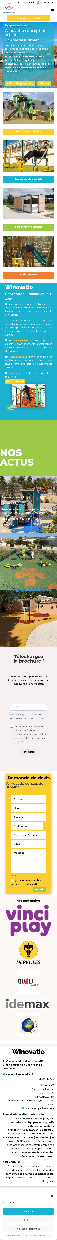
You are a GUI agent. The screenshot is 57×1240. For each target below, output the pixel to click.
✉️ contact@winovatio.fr (39, 1108)
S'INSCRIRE (28, 751)
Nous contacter (15, 381)
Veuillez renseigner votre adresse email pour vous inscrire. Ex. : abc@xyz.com (27, 716)
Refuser (28, 1219)
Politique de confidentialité (38, 1235)
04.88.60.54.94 (45, 1096)
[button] (52, 1196)
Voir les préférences (28, 1228)
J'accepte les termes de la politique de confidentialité (26, 882)
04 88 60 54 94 (48, 2)
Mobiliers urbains (18, 74)
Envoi (39, 889)
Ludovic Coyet (34, 1100)
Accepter (28, 1211)
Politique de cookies (15, 1235)
